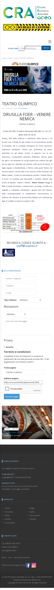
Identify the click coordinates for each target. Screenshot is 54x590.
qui (8, 468)
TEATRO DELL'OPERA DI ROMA (18, 432)
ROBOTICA (36, 580)
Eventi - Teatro (13, 58)
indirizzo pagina (11, 378)
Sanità (32, 512)
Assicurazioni (35, 515)
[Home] (27, 12)
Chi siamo (9, 512)
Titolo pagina (10, 368)
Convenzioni (10, 522)
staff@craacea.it (27, 246)
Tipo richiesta (10, 300)
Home (4, 58)
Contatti (33, 519)
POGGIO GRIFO (13, 48)
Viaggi (32, 508)
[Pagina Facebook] (28, 565)
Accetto (9, 347)
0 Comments (23, 108)
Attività (8, 519)
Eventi (7, 515)
